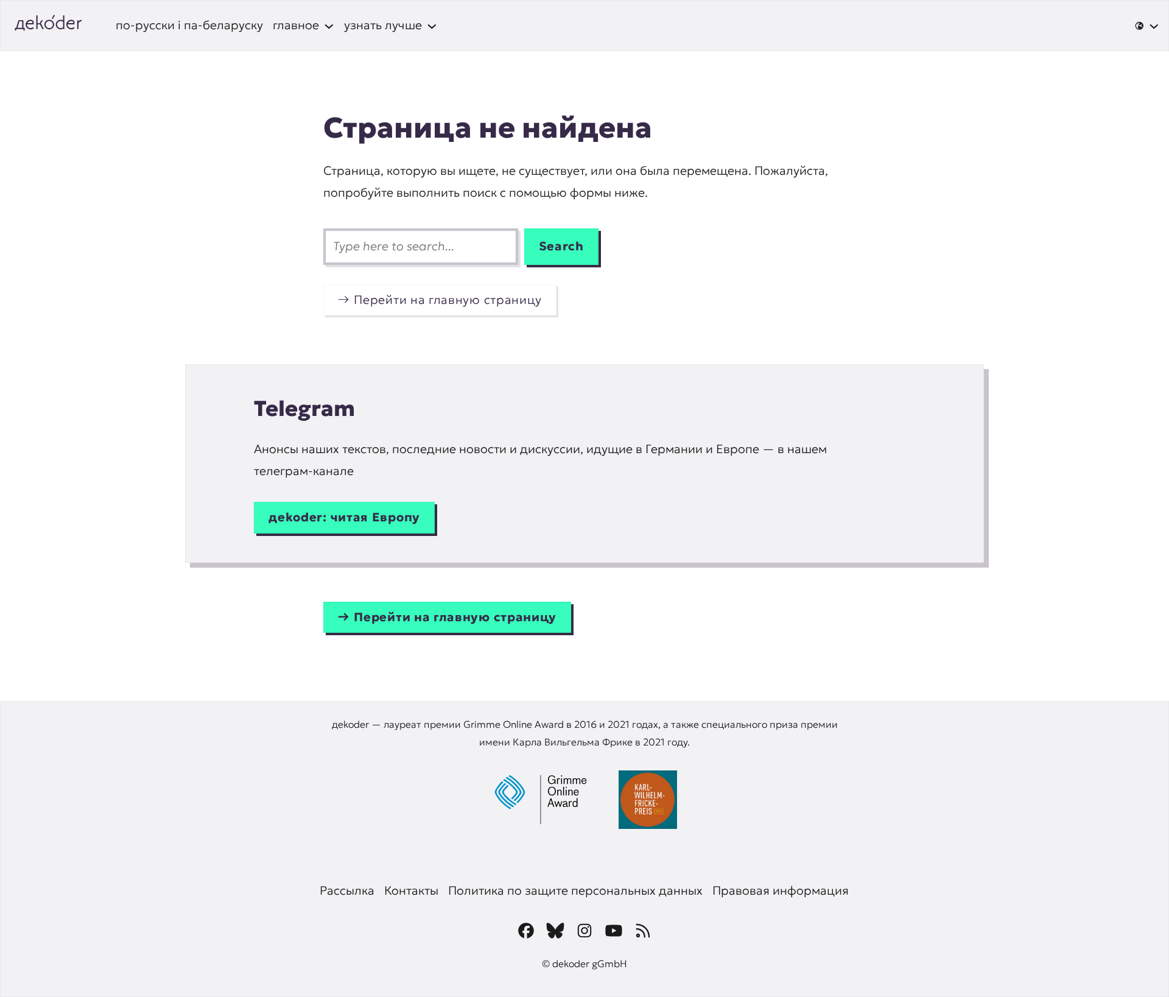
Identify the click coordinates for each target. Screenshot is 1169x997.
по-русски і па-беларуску (189, 25)
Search (561, 246)
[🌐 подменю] (1146, 26)
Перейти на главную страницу (448, 299)
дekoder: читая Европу (344, 517)
